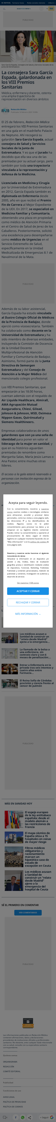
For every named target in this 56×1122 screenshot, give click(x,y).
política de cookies (38, 541)
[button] (28, 582)
